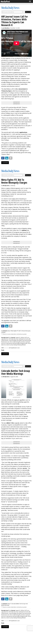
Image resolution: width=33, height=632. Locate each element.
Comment (5, 162)
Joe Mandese (6, 28)
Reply (2, 350)
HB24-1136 (10, 423)
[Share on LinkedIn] (6, 158)
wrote (25, 468)
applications (23, 132)
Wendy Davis (6, 185)
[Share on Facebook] (2, 158)
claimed (23, 230)
